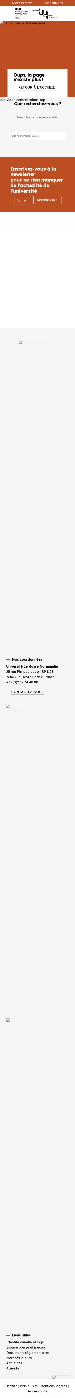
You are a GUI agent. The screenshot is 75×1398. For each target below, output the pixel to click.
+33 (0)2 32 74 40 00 (22, 682)
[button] (69, 24)
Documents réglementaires (27, 1353)
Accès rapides (21, 3)
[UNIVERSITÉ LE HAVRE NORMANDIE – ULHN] (35, 13)
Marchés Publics (19, 1358)
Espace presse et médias (26, 1347)
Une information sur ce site (37, 117)
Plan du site (29, 1386)
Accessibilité (38, 1391)
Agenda (12, 1368)
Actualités (14, 1363)
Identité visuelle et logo (25, 1342)
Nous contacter (53, 3)
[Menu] (3, 11)
